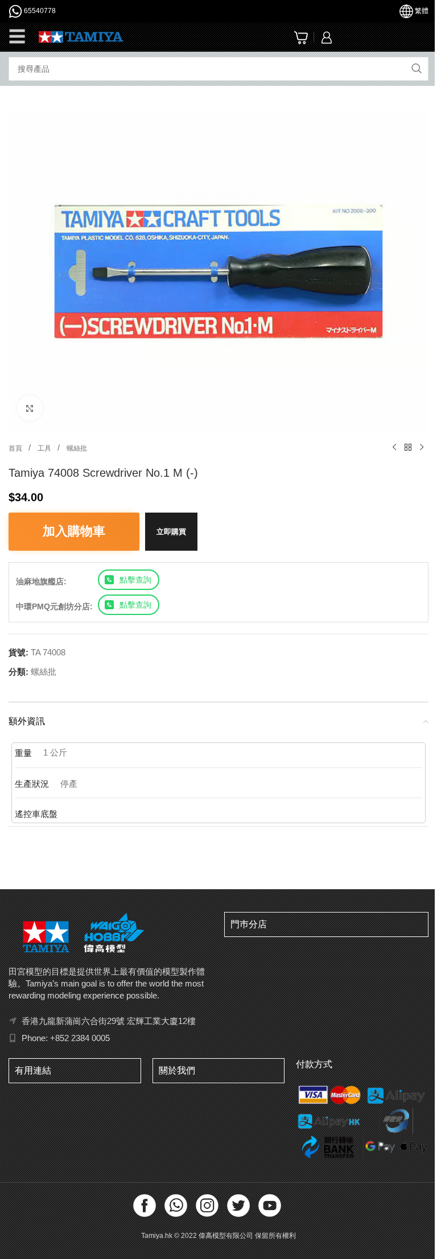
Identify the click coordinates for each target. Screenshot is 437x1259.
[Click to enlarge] (30, 408)
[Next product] (421, 448)
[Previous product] (394, 448)
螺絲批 (77, 448)
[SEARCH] (416, 69)
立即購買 (171, 531)
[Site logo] (81, 36)
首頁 (16, 448)
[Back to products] (408, 448)
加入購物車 (74, 531)
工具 (45, 448)
